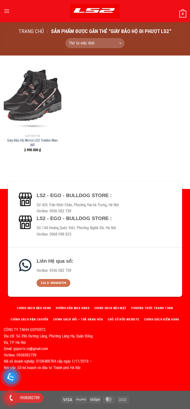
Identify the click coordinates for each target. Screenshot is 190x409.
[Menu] (7, 11)
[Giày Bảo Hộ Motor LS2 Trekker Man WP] (32, 97)
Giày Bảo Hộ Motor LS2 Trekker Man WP (32, 142)
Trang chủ (31, 31)
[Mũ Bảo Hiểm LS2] (95, 11)
